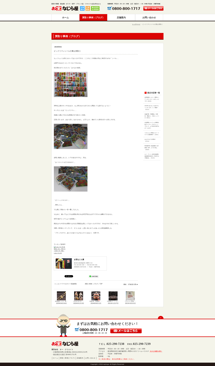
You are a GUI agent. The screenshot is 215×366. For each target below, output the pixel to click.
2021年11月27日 (113, 303)
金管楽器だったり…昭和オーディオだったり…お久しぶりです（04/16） (152, 99)
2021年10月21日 (130, 303)
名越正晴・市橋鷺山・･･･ (95, 301)
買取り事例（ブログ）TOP (93, 284)
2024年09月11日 (96, 303)
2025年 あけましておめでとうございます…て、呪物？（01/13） (152, 107)
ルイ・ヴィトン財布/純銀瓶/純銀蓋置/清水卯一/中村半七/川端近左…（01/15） (152, 156)
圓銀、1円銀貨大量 (130, 284)
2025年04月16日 (61, 303)
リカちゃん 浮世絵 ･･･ (130, 301)
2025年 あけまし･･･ (78, 301)
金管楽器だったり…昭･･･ (61, 301)
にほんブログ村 (58, 253)
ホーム (55, 358)
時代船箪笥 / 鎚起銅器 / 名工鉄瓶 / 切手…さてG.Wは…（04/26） (152, 147)
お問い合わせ (90, 358)
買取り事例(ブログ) (67, 358)
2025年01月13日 (78, 303)
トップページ (136, 24)
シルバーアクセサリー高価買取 (66, 284)
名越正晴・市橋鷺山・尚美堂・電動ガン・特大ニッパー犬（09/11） (152, 115)
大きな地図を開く (156, 351)
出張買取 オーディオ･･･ (113, 301)
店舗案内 (80, 358)
